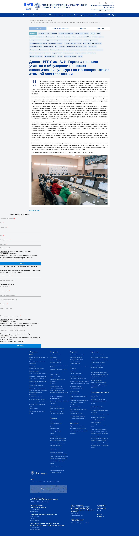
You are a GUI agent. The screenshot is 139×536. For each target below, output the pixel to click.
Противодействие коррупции (107, 10)
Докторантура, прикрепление (36, 368)
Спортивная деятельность (56, 445)
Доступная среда (110, 7)
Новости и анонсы (100, 15)
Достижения (54, 33)
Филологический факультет (36, 56)
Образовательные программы (98, 354)
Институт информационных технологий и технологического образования (46, 43)
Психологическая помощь (76, 373)
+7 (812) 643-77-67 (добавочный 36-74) (80, 523)
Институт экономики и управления (95, 49)
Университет (27, 15)
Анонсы (83, 28)
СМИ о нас (100, 28)
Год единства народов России (81, 33)
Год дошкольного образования (66, 33)
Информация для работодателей (78, 428)
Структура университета (56, 423)
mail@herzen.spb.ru (44, 501)
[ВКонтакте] (98, 510)
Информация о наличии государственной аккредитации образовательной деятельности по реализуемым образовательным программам (99, 384)
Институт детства (48, 40)
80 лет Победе (87, 36)
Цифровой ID (53, 403)
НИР (48, 33)
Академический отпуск (75, 406)
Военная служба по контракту (57, 413)
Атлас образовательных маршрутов (99, 359)
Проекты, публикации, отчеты (36, 385)
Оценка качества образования (98, 365)
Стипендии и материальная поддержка (79, 366)
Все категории (33, 33)
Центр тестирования (96, 436)
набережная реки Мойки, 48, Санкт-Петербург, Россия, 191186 (45, 481)
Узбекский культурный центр (98, 419)
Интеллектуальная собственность (37, 388)
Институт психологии (60, 46)
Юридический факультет (50, 56)
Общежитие (73, 368)
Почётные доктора (54, 428)
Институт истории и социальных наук (73, 43)
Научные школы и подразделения (37, 373)
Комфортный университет (56, 466)
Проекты (52, 463)
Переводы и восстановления (77, 388)
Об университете (54, 420)
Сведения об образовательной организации (103, 5)
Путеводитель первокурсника (77, 354)
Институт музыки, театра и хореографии (92, 43)
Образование (53, 15)
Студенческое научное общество (37, 399)
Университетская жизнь (98, 36)
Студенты (79, 36)
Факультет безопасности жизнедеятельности (40, 53)
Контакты (52, 433)
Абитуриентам (63, 15)
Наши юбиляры (53, 357)
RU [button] (112, 3)
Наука (71, 15)
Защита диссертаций (34, 371)
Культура (93, 33)
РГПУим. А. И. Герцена (41, 473)
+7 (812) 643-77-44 (75, 513)
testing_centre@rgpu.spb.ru (77, 515)
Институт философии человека (57, 49)
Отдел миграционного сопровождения (100, 414)
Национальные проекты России (36, 411)
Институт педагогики (48, 46)
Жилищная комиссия (55, 406)
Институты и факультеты (40, 15)
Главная (32, 20)
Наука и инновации (50, 36)
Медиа (98, 33)
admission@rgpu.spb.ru (35, 529)
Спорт (74, 36)
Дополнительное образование (98, 362)
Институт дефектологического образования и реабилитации (67, 40)
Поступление (94, 370)
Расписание (73, 371)
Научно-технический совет (35, 396)
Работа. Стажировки (75, 393)
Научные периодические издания (37, 378)
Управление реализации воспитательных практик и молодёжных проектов (76, 359)
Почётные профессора (55, 431)
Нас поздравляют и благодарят (57, 460)
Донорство (52, 383)
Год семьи (60, 56)
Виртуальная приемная (55, 436)
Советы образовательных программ (99, 357)
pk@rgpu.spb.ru (34, 511)
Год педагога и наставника (70, 56)
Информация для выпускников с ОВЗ (79, 431)
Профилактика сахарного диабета (58, 371)
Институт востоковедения (36, 40)
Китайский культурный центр (98, 417)
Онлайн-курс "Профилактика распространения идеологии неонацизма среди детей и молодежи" (59, 390)
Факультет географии (68, 53)
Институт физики (92, 46)
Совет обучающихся (75, 363)
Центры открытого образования (98, 429)
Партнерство (67, 36)
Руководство (53, 426)
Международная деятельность (83, 15)
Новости (50, 20)
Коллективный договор (55, 359)
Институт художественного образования (76, 49)
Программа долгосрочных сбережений (59, 401)
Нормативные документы (97, 367)
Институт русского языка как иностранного (77, 46)
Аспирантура (32, 366)
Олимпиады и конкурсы (75, 376)
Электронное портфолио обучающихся (79, 381)
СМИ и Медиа (111, 15)
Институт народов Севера (36, 46)
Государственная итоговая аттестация (79, 383)
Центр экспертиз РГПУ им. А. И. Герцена (38, 401)
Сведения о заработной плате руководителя (103, 9)
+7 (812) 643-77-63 (34, 527)
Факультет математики (81, 53)
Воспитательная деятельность (57, 442)
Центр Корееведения (96, 422)
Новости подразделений (60, 28)
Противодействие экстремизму (77, 418)
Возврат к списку (34, 210)
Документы (73, 433)
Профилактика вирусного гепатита (58, 369)
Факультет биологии (57, 53)
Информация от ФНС (55, 376)
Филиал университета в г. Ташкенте (99, 442)
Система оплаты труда (55, 362)
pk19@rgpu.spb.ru (34, 520)
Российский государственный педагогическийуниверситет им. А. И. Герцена (64, 6)
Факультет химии (91, 53)
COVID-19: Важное (54, 374)
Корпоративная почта (55, 354)
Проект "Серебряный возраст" (57, 408)
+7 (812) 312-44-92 (34, 501)
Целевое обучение (74, 391)
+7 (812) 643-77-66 (34, 509)
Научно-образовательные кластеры (37, 376)
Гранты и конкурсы (33, 408)
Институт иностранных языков (90, 40)
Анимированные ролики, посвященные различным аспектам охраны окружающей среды (59, 396)
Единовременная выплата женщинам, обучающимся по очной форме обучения (79, 402)
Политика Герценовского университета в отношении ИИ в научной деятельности (38, 392)
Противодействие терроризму (57, 411)
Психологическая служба (56, 386)
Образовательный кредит (76, 386)
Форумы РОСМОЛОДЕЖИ (76, 413)
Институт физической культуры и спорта (39, 49)
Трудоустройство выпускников (77, 426)
